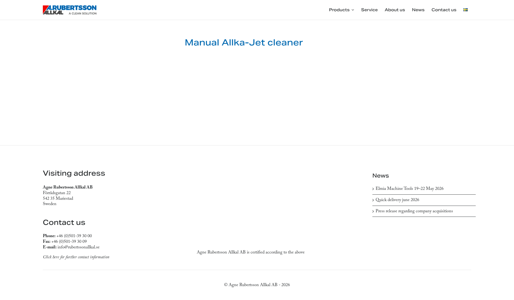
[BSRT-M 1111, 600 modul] (110, 81)
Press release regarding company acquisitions (414, 211)
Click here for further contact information (76, 257)
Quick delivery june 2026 (397, 200)
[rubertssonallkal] (69, 7)
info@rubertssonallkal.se (79, 247)
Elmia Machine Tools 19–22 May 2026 (410, 189)
